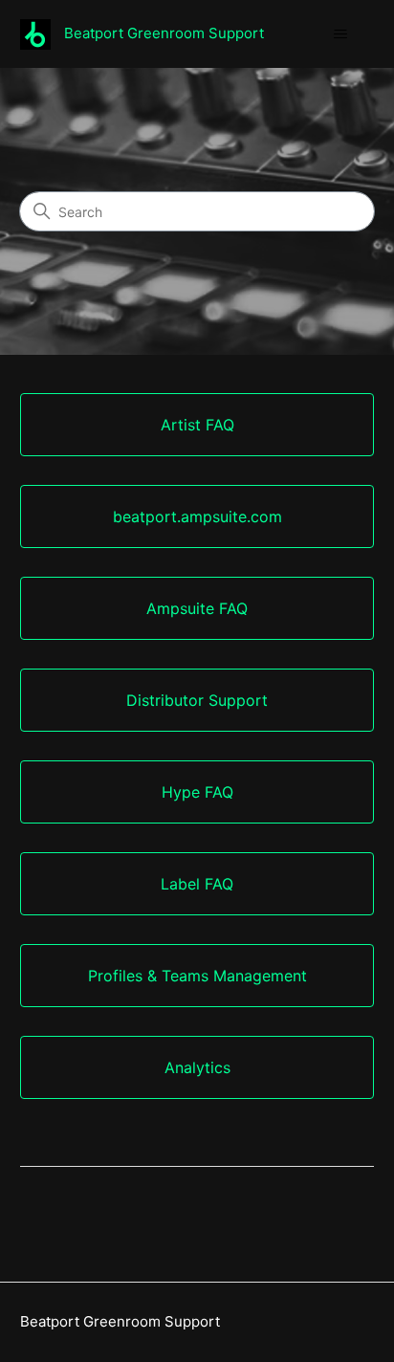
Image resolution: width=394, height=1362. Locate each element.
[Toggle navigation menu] (340, 34)
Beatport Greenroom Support (120, 1321)
